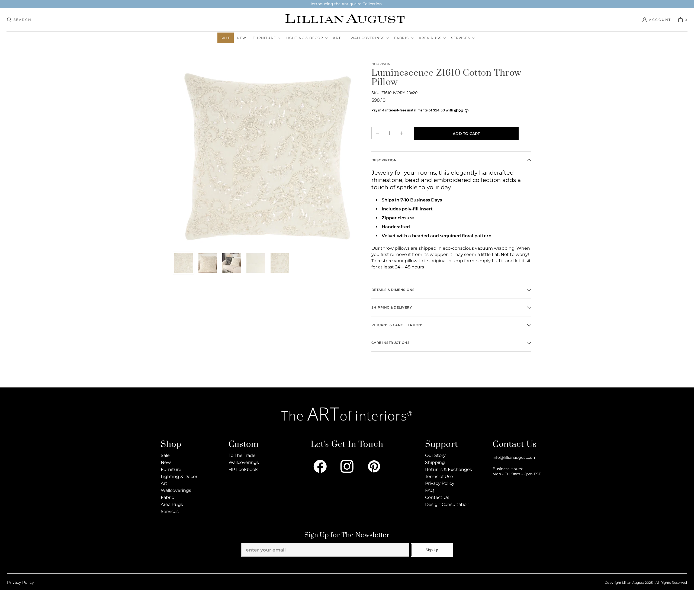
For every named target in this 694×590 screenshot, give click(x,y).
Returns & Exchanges (448, 469)
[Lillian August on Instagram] (347, 466)
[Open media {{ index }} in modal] (268, 157)
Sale (165, 455)
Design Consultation (447, 504)
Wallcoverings (176, 490)
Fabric (167, 497)
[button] (265, 38)
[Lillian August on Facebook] (320, 466)
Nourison (381, 64)
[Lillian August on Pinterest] (374, 466)
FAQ (429, 490)
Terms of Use (439, 476)
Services (170, 511)
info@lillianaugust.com (514, 457)
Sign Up (432, 550)
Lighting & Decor (179, 476)
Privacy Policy (439, 483)
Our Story (435, 455)
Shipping (435, 462)
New (166, 462)
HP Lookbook (243, 469)
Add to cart (466, 133)
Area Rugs (172, 504)
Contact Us (437, 497)
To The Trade (242, 455)
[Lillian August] (345, 19)
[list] (268, 157)
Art (164, 483)
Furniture (171, 469)
